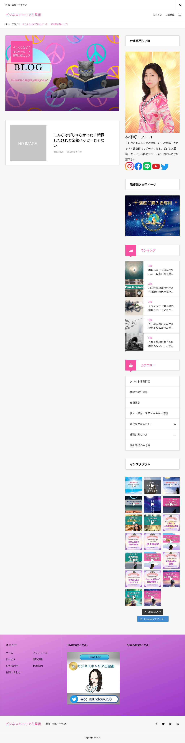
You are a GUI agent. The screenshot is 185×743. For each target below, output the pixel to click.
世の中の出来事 (139, 392)
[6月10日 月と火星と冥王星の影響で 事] (152, 523)
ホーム (9, 653)
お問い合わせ (13, 672)
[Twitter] (163, 724)
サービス (11, 659)
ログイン (157, 15)
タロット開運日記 (140, 381)
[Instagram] (170, 724)
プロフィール (40, 653)
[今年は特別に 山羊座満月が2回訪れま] (171, 523)
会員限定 (135, 402)
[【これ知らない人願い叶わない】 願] (171, 578)
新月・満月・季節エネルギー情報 (149, 413)
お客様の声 (12, 665)
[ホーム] (6, 24)
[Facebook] (156, 724)
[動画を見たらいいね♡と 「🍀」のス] (152, 485)
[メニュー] (179, 14)
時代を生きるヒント (141, 424)
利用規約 (38, 665)
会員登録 (169, 15)
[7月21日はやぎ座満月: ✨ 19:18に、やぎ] (152, 504)
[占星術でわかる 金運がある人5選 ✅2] (133, 523)
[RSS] (178, 724)
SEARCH (180, 4)
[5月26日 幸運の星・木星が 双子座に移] (152, 541)
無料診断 (38, 659)
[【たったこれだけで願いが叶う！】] (133, 597)
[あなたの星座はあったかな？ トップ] (133, 485)
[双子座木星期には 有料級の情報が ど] (152, 578)
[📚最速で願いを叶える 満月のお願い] (171, 485)
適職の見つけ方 (139, 434)
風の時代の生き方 (140, 445)
